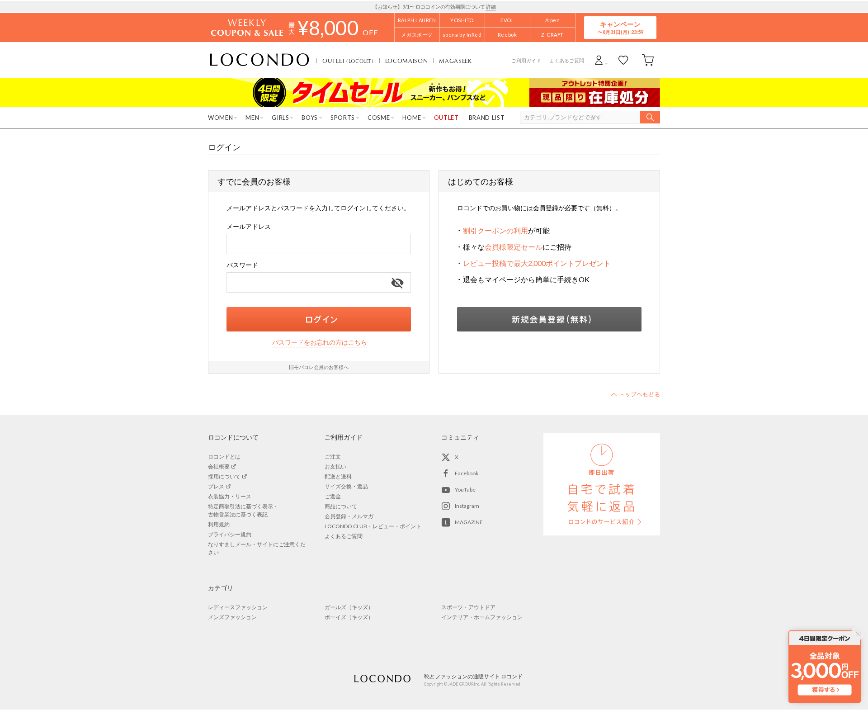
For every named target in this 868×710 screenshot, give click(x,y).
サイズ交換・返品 (346, 486)
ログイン (318, 319)
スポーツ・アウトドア (468, 607)
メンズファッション (232, 617)
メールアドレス (248, 226)
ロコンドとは (224, 456)
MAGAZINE (469, 522)
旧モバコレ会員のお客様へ (319, 367)
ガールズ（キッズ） (349, 607)
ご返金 (333, 496)
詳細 (491, 6)
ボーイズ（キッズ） (349, 617)
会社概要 (219, 466)
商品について (341, 506)
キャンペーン (620, 27)
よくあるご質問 (566, 60)
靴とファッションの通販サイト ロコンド (259, 60)
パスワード (242, 265)
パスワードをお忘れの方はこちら (319, 342)
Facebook (466, 473)
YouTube (465, 489)
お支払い (335, 466)
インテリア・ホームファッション (482, 617)
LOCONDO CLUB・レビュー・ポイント (373, 526)
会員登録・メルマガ (349, 516)
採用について (224, 476)
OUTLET (348, 61)
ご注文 (333, 456)
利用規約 (219, 524)
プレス (216, 486)
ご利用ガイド (526, 60)
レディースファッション (238, 607)
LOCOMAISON (406, 61)
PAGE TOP (635, 394)
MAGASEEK (455, 61)
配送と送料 (338, 476)
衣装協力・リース (229, 496)
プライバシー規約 (229, 534)
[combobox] (318, 244)
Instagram (467, 505)
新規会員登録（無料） (549, 319)
